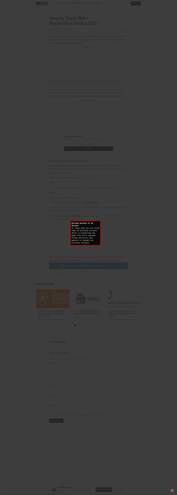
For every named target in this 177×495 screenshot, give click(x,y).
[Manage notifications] (172, 490)
